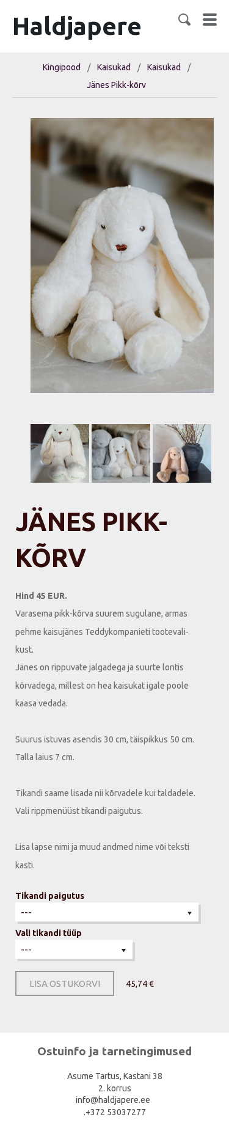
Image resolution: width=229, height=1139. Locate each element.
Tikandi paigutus (49, 896)
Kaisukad (114, 67)
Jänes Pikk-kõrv (116, 85)
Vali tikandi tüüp (48, 933)
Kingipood (62, 67)
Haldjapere (77, 26)
